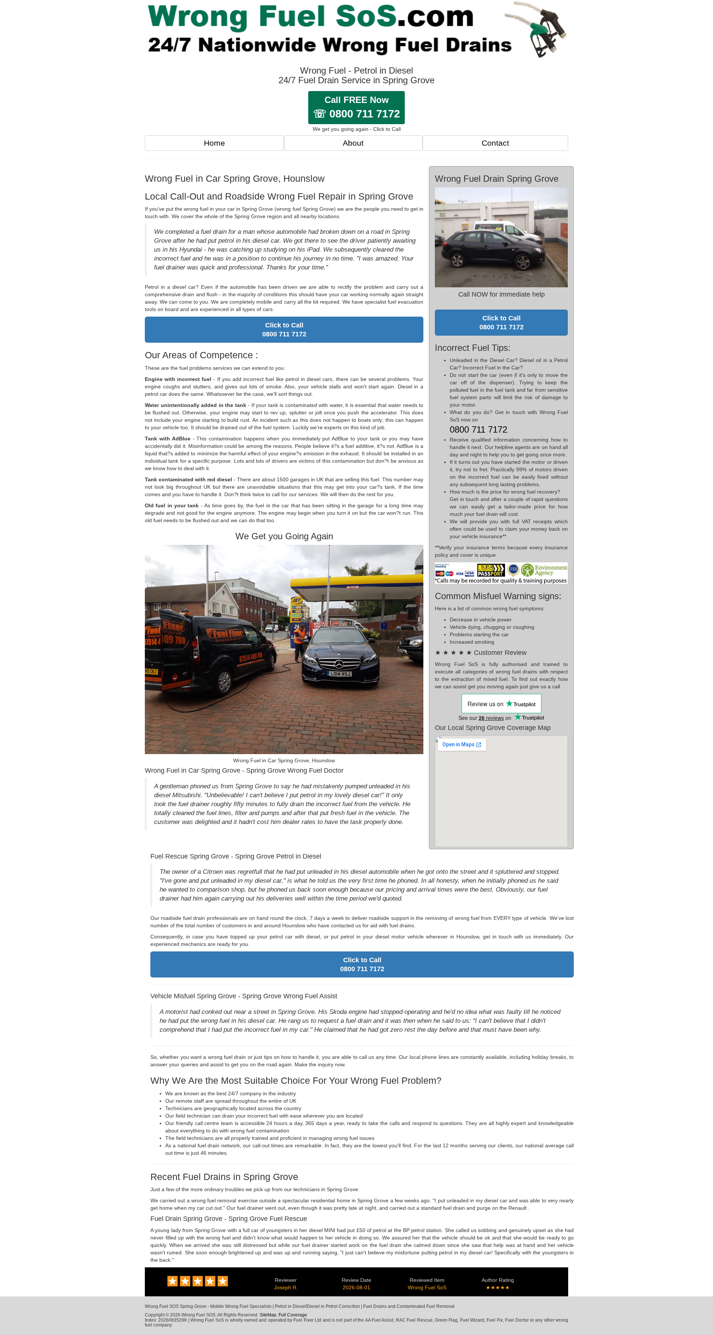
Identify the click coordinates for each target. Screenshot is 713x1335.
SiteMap (268, 1315)
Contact (495, 143)
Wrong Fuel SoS (427, 1287)
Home (214, 143)
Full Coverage (293, 1315)
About (353, 143)
